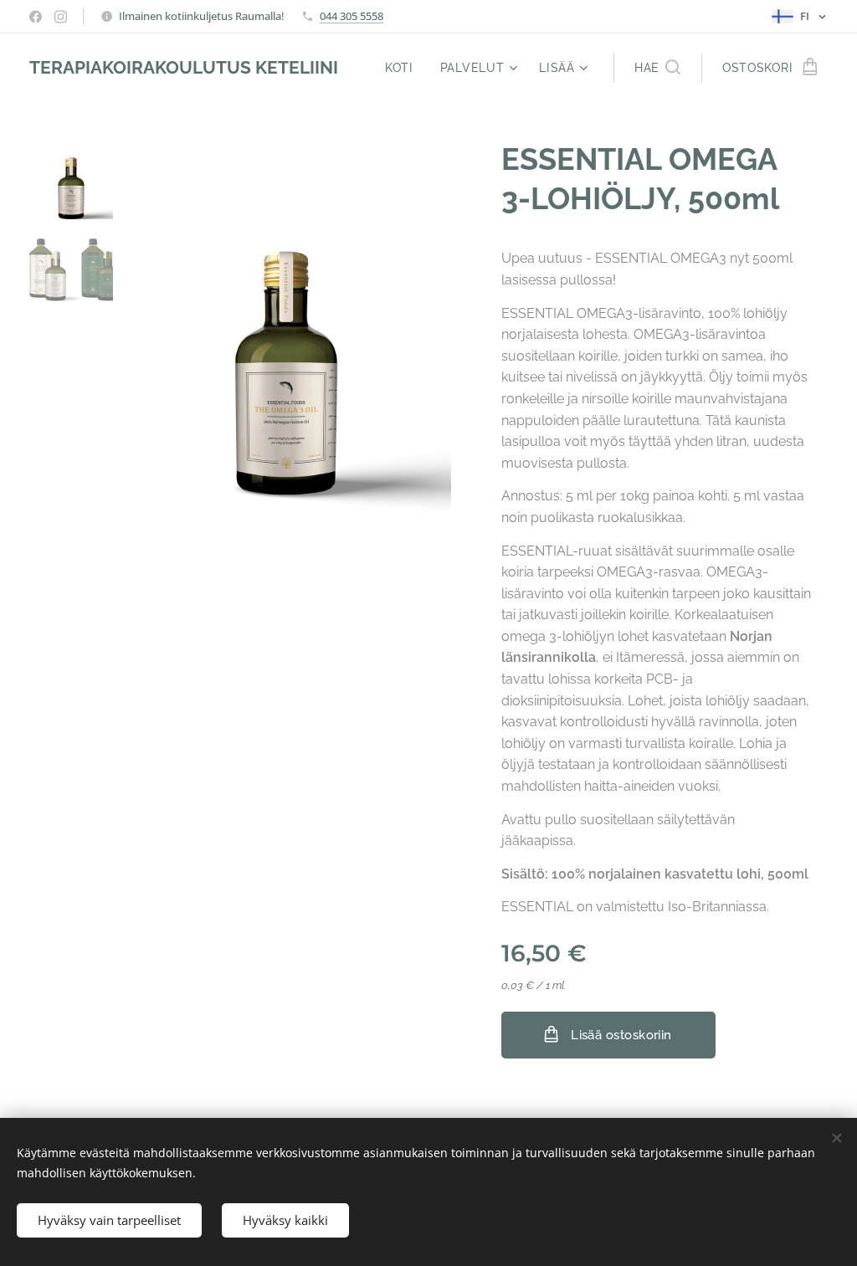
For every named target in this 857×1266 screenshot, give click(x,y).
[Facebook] (35, 17)
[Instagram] (60, 17)
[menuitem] (404, 68)
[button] (657, 68)
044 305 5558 (351, 15)
